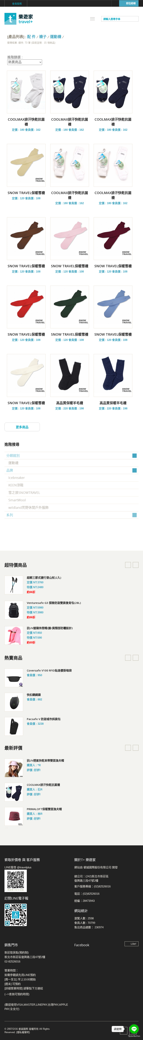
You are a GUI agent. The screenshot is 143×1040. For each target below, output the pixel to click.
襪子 (43, 37)
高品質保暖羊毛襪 (69, 403)
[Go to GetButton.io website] (134, 1036)
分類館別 (13, 455)
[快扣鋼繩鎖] (14, 702)
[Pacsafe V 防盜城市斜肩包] (14, 726)
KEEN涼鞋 (15, 485)
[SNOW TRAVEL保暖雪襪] (26, 163)
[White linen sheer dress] (14, 585)
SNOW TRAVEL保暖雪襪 (26, 193)
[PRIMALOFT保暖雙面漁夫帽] (14, 816)
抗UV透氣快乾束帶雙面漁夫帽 (45, 760)
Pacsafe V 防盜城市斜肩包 (44, 719)
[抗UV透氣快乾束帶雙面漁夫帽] (14, 768)
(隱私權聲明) (23, 1032)
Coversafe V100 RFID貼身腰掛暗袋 (49, 670)
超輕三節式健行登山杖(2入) (44, 577)
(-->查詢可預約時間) (16, 994)
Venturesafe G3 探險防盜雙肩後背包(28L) (54, 603)
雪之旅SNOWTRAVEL (24, 492)
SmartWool (17, 500)
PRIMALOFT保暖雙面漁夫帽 (44, 809)
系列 (9, 515)
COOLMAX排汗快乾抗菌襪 (43, 785)
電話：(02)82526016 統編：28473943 (86, 897)
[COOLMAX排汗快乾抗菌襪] (26, 90)
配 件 (31, 37)
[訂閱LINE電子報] (36, 915)
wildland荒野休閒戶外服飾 (28, 507)
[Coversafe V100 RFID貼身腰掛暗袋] (14, 678)
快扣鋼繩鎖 (34, 695)
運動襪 (55, 37)
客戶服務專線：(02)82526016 (92, 886)
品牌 (9, 470)
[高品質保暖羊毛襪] (69, 373)
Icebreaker (16, 477)
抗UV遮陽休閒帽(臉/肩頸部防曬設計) (50, 628)
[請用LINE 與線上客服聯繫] (36, 881)
